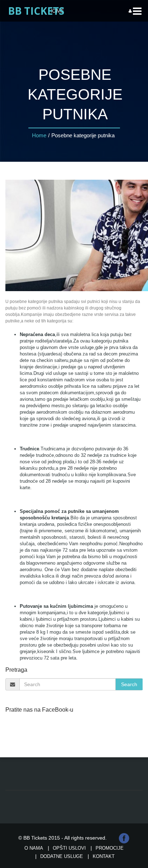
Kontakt (104, 856)
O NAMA (33, 848)
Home (39, 135)
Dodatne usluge (61, 856)
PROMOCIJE (110, 848)
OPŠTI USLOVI (69, 848)
